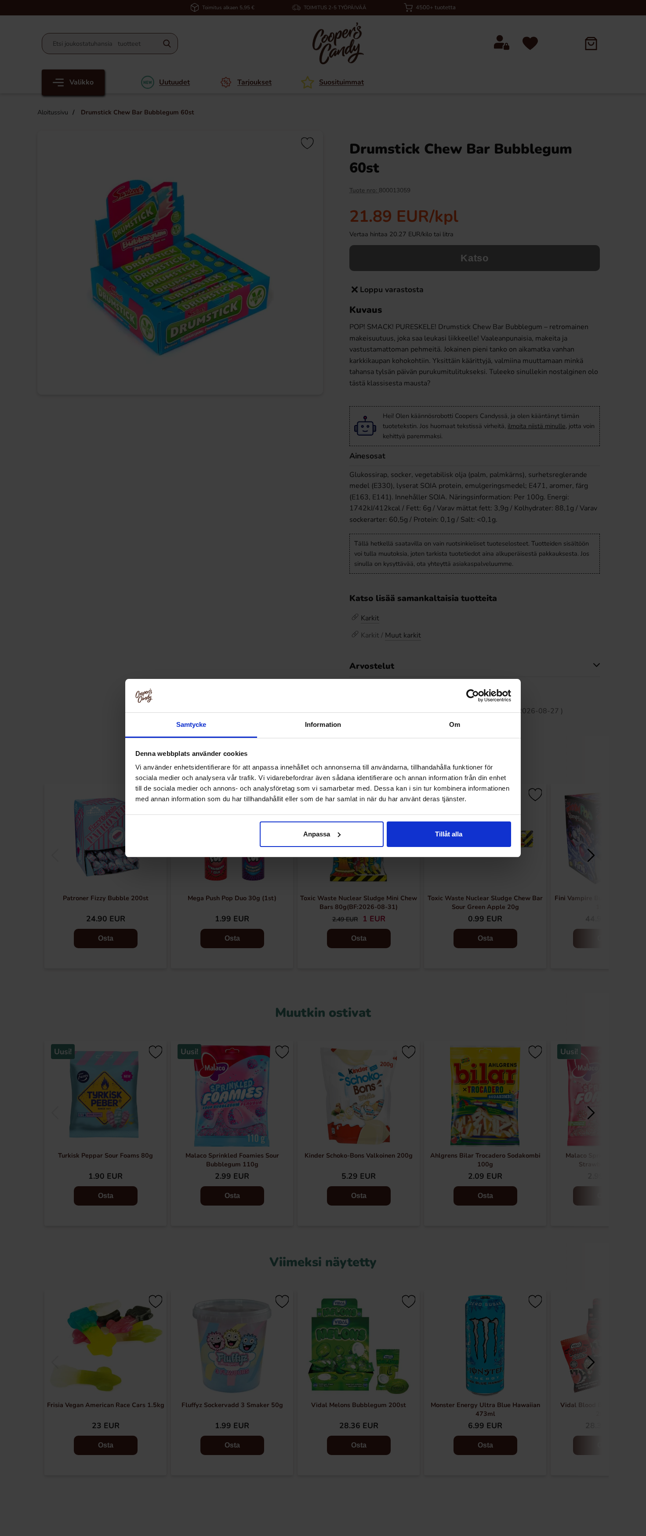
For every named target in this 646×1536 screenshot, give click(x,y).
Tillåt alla (448, 834)
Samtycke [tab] (191, 724)
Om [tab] (454, 724)
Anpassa (316, 834)
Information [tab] (323, 724)
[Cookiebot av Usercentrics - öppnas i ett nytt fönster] (472, 695)
